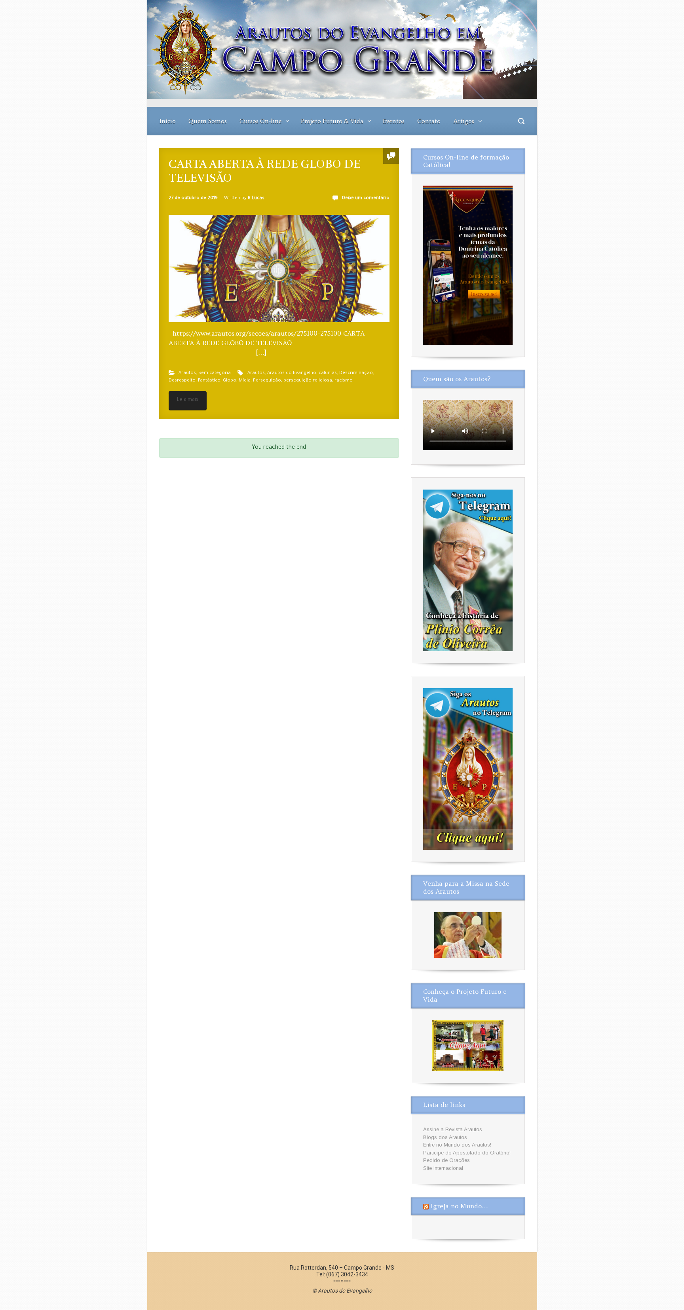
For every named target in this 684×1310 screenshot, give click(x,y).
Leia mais (187, 400)
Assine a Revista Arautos (452, 1129)
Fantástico (209, 381)
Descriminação (356, 373)
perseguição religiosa (307, 381)
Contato (429, 121)
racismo (343, 381)
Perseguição (267, 381)
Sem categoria (214, 373)
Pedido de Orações (446, 1160)
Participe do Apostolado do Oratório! (467, 1153)
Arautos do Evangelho (291, 373)
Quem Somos (207, 121)
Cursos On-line (260, 121)
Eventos (394, 121)
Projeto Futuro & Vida (332, 121)
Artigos (463, 121)
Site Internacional (443, 1168)
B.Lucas (256, 198)
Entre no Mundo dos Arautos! (457, 1145)
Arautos (187, 373)
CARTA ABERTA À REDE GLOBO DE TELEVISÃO (265, 171)
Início (168, 121)
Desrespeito (182, 381)
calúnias (328, 373)
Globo (229, 381)
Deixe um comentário (366, 198)
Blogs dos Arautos (445, 1137)
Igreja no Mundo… (459, 1206)
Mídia (245, 381)
